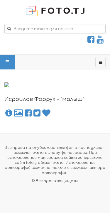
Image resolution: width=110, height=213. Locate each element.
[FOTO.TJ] (55, 11)
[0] (46, 113)
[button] (8, 113)
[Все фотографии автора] (18, 113)
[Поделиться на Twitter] (37, 113)
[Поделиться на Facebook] (28, 113)
